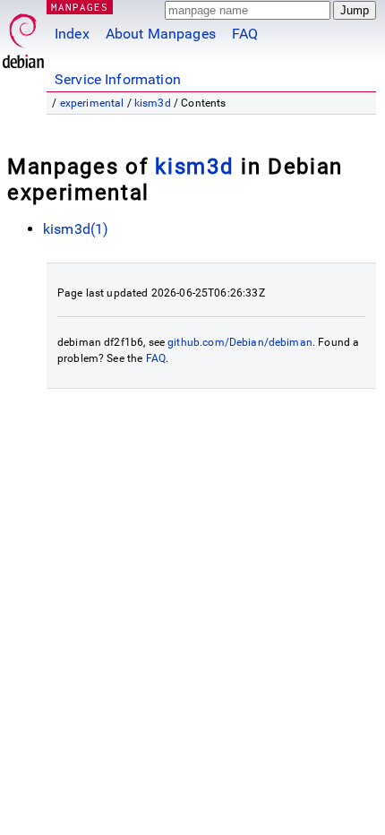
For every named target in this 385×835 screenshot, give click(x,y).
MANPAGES (79, 7)
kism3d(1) (75, 228)
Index (72, 33)
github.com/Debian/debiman (239, 342)
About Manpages (161, 33)
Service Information (118, 79)
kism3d (152, 103)
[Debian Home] (23, 36)
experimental (92, 103)
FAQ (245, 33)
